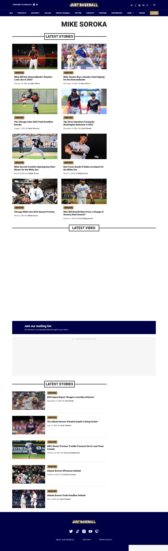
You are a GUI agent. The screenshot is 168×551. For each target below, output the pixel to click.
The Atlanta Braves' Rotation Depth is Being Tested (72, 421)
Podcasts (90, 13)
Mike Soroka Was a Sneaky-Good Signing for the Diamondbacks (84, 78)
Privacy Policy (105, 540)
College (48, 13)
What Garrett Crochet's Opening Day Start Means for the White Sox (34, 168)
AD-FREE (154, 13)
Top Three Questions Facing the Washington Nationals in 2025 (78, 123)
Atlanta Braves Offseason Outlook (64, 470)
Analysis (19, 73)
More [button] (129, 13)
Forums (142, 13)
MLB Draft (35, 13)
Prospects (22, 13)
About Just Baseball (65, 540)
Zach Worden (65, 425)
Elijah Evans (34, 173)
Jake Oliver (35, 83)
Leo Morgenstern (86, 218)
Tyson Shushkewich (72, 453)
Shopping (103, 13)
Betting (78, 13)
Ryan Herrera (33, 128)
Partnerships (116, 13)
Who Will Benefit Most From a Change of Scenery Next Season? (83, 213)
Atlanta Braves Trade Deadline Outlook (66, 495)
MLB (11, 13)
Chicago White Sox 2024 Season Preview (34, 212)
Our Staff (86, 540)
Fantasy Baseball (63, 13)
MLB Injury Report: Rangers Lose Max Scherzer (70, 397)
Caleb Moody (86, 128)
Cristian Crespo (69, 474)
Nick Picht (69, 401)
